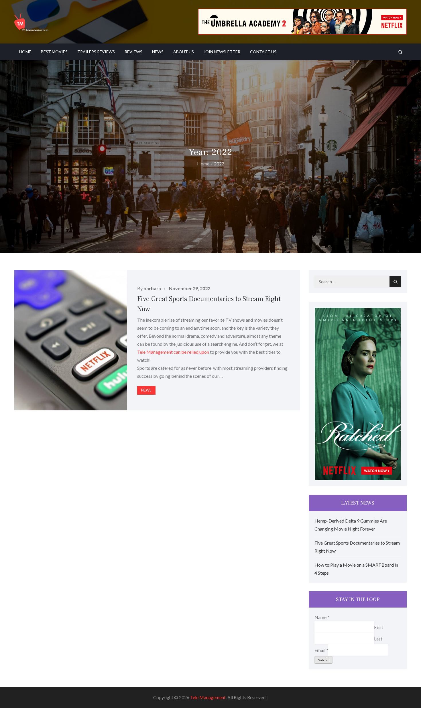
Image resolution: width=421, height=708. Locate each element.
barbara (152, 288)
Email (321, 649)
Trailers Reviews (96, 51)
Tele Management (208, 697)
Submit (323, 660)
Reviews (133, 51)
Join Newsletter (222, 51)
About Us (183, 51)
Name (321, 617)
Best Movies (54, 51)
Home (25, 51)
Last (378, 638)
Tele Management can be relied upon (173, 352)
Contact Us (263, 51)
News (158, 51)
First (378, 627)
